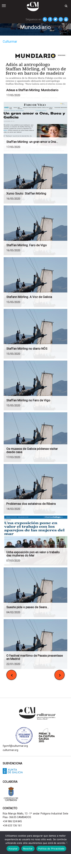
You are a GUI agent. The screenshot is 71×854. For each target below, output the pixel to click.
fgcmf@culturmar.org (15, 745)
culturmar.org (10, 750)
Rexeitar (28, 848)
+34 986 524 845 (12, 821)
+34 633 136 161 (12, 825)
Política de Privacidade (51, 848)
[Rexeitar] (66, 842)
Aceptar (13, 848)
